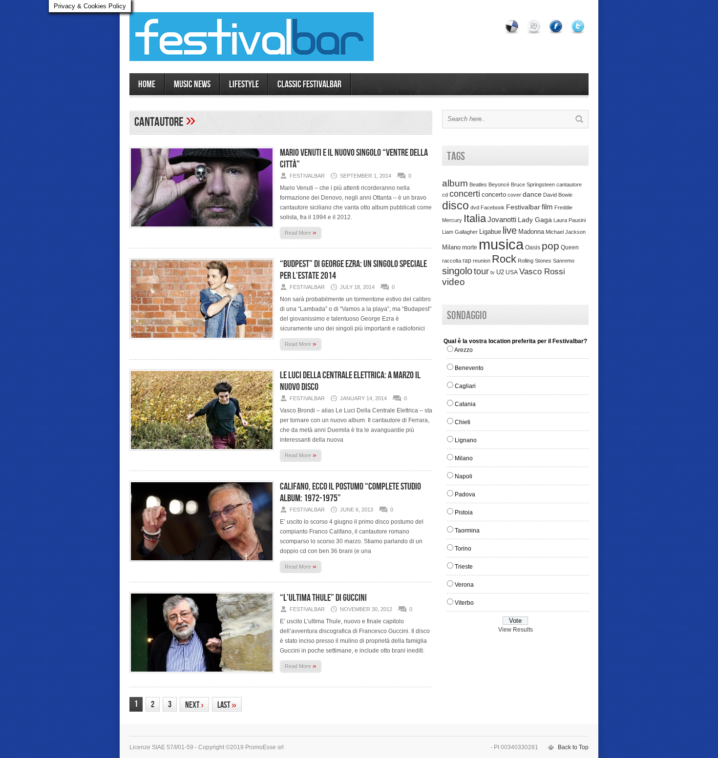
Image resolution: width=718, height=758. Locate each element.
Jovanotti (501, 220)
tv (492, 272)
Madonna (531, 231)
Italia (475, 218)
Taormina (467, 530)
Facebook (493, 207)
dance (532, 194)
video (453, 282)
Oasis (532, 247)
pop (550, 245)
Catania (465, 404)
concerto (494, 194)
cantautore (569, 184)
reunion (481, 261)
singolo (457, 271)
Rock (504, 259)
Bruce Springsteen (533, 184)
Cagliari (465, 386)
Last (226, 705)
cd (445, 195)
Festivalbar (523, 207)
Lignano (466, 440)
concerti (464, 194)
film (547, 207)
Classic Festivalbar (309, 84)
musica (501, 244)
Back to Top (573, 747)
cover (514, 195)
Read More (301, 232)
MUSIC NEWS (192, 84)
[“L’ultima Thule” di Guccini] (201, 676)
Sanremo (563, 261)
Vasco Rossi (542, 271)
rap (467, 260)
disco (455, 205)
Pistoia (464, 512)
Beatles (478, 184)
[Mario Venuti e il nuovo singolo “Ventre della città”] (201, 230)
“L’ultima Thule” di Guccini (323, 598)
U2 (500, 272)
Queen (570, 247)
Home (146, 84)
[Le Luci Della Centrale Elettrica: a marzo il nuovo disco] (201, 453)
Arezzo (463, 350)
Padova (465, 494)
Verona (464, 584)
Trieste (464, 566)
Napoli (463, 476)
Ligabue (490, 231)
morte (469, 247)
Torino (463, 548)
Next (194, 705)
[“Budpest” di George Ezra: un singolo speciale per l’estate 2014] (201, 342)
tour (481, 271)
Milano (451, 247)
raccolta (451, 261)
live (510, 230)
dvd (474, 207)
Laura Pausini (569, 220)
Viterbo (464, 602)
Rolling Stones (534, 261)
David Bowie (557, 195)
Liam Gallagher (460, 232)
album (455, 183)
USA (512, 272)
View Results (515, 629)
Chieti (462, 422)
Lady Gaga (535, 220)
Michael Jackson (566, 232)
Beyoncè (498, 184)
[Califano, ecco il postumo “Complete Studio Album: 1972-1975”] (201, 564)
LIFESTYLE (244, 84)
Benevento (469, 368)
